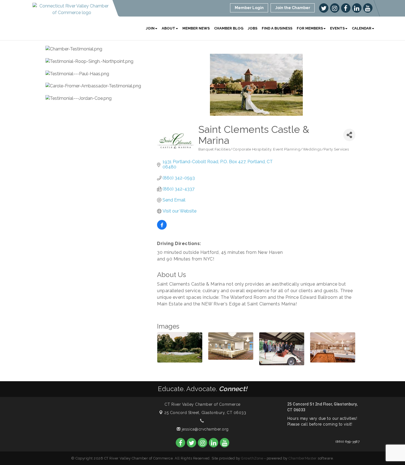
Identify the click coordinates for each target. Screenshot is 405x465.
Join (150, 28)
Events (337, 28)
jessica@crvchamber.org (204, 429)
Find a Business (277, 28)
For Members (310, 28)
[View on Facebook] (162, 228)
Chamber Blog (228, 28)
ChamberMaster (302, 458)
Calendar (361, 28)
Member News (196, 28)
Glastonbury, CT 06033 (205, 412)
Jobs (252, 28)
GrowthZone (252, 458)
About (168, 28)
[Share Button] (349, 135)
